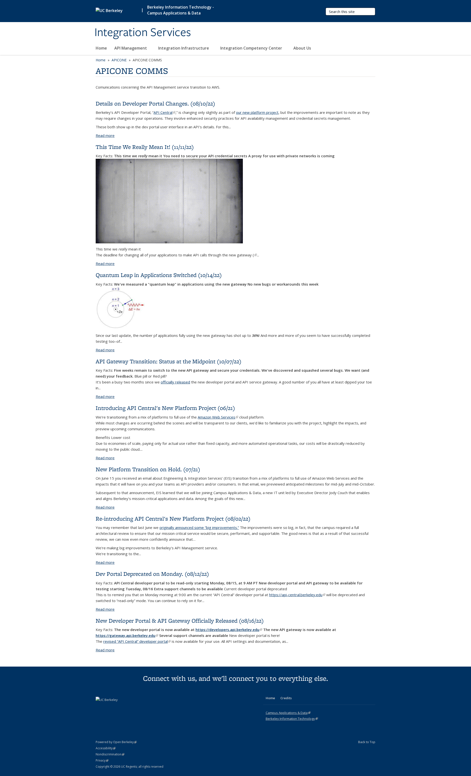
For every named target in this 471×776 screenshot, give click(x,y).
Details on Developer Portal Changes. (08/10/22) (155, 103)
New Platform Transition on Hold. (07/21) (148, 469)
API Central (164, 112)
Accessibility (106, 748)
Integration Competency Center (251, 48)
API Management (131, 48)
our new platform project (257, 112)
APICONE (119, 60)
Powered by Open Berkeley (116, 742)
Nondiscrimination (110, 754)
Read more (105, 135)
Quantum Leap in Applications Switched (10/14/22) (159, 275)
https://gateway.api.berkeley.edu (127, 635)
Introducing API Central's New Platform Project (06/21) (165, 408)
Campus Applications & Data (288, 712)
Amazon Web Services (218, 417)
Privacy (102, 760)
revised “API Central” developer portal (137, 641)
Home (101, 48)
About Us (302, 48)
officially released (175, 382)
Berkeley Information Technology (292, 718)
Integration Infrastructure (184, 48)
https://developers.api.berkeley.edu (229, 629)
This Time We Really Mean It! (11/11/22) (145, 147)
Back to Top (366, 742)
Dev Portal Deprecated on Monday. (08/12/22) (152, 574)
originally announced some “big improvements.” (199, 527)
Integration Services (142, 32)
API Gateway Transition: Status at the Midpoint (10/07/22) (168, 361)
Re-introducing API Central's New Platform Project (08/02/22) (173, 518)
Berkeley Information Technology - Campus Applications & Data (180, 10)
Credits (286, 698)
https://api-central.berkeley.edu (297, 594)
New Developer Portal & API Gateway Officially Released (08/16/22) (180, 620)
